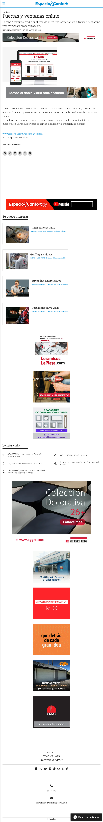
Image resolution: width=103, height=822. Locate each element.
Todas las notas (51, 756)
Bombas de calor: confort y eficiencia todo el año (79, 463)
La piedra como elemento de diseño (25, 463)
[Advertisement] (51, 176)
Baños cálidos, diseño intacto (73, 455)
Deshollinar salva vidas (45, 308)
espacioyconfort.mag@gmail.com (51, 803)
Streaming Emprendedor (46, 281)
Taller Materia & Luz (43, 228)
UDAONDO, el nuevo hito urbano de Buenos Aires (24, 455)
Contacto (51, 752)
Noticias (7, 12)
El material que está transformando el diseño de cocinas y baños (26, 471)
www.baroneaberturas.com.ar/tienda (23, 134)
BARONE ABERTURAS (12, 144)
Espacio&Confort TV (51, 760)
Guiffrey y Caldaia (41, 255)
